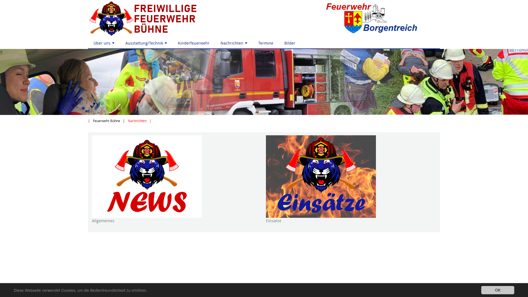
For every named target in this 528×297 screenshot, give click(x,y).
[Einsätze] (351, 176)
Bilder (289, 43)
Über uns (105, 44)
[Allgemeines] (177, 176)
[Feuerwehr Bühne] (174, 19)
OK (498, 290)
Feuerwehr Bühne (106, 121)
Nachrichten (234, 44)
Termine (265, 43)
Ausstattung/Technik (146, 44)
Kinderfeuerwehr (194, 43)
